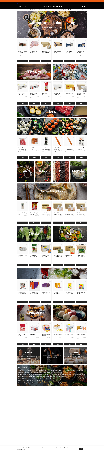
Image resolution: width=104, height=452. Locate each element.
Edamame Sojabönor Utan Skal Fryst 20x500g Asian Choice (81, 256)
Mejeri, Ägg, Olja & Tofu (60, 9)
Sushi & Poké (41, 9)
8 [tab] (55, 63)
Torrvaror (79, 9)
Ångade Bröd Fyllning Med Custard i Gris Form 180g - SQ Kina (34, 214)
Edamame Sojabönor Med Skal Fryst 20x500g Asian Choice (58, 256)
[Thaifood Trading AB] (52, 6)
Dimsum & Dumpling (48, 9)
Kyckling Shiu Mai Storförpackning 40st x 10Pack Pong (69, 214)
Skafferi (75, 9)
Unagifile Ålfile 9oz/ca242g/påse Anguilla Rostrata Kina (46, 149)
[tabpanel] (23, 50)
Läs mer (23, 103)
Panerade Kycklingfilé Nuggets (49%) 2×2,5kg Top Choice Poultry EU (69, 52)
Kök (82, 9)
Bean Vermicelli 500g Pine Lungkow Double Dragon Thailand (45, 95)
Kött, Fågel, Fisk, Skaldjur (34, 9)
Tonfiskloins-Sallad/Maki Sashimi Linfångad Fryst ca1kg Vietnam (22, 149)
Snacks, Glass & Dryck (68, 9)
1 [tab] (47, 63)
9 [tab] (56, 63)
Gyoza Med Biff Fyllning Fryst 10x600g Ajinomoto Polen (46, 214)
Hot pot (22, 9)
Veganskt (54, 9)
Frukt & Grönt (27, 9)
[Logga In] (82, 6)
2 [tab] (48, 63)
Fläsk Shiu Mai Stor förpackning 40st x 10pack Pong (58, 214)
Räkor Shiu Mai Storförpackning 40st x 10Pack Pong (80, 214)
